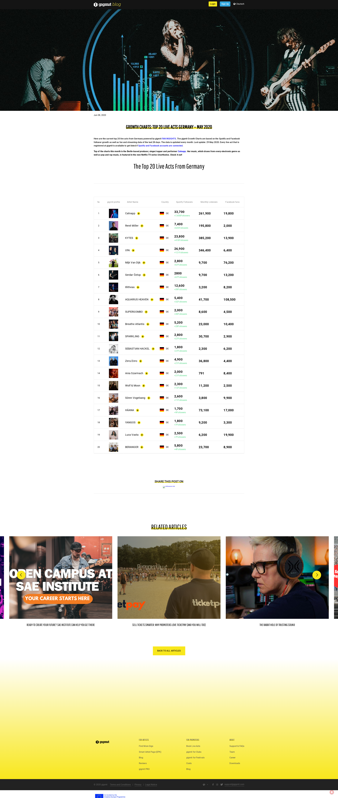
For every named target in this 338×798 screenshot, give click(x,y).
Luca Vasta (132, 434)
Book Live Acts (193, 746)
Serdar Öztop (133, 274)
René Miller (132, 225)
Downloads (234, 763)
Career (232, 757)
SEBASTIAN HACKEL (137, 348)
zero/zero (131, 360)
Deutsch (240, 4)
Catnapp (182, 151)
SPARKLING (132, 336)
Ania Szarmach (134, 373)
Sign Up (225, 4)
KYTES (129, 238)
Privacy (138, 784)
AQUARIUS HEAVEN (137, 299)
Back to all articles (169, 650)
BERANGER (131, 447)
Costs (189, 763)
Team (232, 752)
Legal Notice (151, 784)
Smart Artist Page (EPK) (150, 752)
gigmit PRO (144, 769)
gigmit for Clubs (193, 752)
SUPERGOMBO (134, 311)
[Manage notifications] (332, 792)
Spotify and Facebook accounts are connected (160, 145)
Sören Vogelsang (135, 397)
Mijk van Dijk (132, 262)
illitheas (130, 287)
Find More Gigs (146, 746)
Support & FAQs (236, 746)
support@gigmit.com (234, 784)
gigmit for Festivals (195, 757)
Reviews (143, 763)
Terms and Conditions (120, 784)
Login (213, 4)
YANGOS (130, 422)
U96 (127, 250)
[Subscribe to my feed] (169, 486)
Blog (141, 757)
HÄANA (129, 410)
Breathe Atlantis (134, 324)
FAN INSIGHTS (169, 138)
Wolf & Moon (132, 385)
